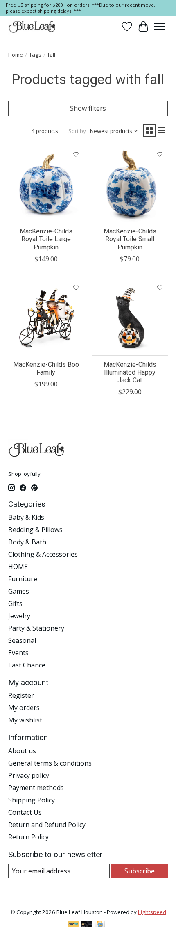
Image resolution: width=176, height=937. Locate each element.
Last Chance (26, 665)
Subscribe (139, 870)
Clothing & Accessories (43, 554)
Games (18, 591)
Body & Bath (27, 541)
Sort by (77, 131)
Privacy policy (28, 775)
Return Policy (28, 836)
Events (18, 652)
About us (22, 750)
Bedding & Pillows (35, 529)
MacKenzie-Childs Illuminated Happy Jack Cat (130, 372)
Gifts (15, 603)
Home (15, 54)
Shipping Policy (31, 799)
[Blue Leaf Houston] (32, 26)
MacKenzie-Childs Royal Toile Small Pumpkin (130, 239)
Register (21, 695)
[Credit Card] (100, 925)
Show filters (88, 108)
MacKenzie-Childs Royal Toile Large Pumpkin (46, 239)
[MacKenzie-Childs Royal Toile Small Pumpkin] (130, 184)
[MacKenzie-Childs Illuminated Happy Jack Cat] (130, 318)
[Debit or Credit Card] (86, 925)
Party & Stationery (36, 628)
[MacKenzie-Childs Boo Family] (46, 318)
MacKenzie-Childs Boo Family (46, 368)
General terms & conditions (50, 763)
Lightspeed (152, 912)
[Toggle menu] (159, 26)
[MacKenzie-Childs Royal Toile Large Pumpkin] (46, 184)
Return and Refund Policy (47, 824)
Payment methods (36, 787)
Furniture (22, 578)
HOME (18, 566)
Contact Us (25, 812)
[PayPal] (73, 925)
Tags (35, 54)
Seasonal (22, 640)
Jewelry (19, 615)
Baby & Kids (26, 517)
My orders (24, 707)
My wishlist (25, 719)
